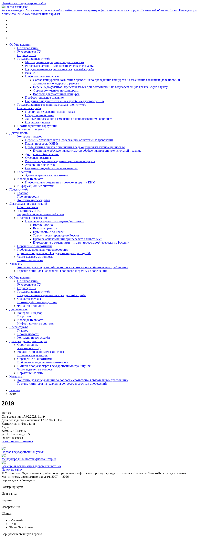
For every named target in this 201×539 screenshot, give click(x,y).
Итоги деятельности (30, 179)
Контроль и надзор (29, 136)
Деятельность (18, 133)
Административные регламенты (47, 175)
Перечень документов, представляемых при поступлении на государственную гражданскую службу (100, 87)
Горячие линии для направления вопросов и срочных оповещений (62, 270)
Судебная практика (38, 157)
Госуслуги (24, 171)
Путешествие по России (49, 232)
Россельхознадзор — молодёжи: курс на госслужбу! (59, 65)
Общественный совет (39, 115)
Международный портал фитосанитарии (29, 459)
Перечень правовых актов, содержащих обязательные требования (69, 140)
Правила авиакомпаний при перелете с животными (67, 239)
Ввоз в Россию (43, 224)
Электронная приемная (17, 441)
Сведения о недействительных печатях (51, 168)
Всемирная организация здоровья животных (31, 466)
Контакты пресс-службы (33, 200)
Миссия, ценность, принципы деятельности (54, 62)
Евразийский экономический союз (40, 214)
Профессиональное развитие (44, 97)
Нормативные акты (30, 260)
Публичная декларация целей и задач (50, 111)
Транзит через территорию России (56, 235)
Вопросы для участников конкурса (56, 94)
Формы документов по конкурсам (56, 90)
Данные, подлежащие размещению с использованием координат (68, 118)
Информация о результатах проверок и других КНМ (60, 182)
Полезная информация (32, 217)
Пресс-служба (18, 189)
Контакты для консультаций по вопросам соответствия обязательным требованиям (72, 267)
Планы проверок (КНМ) (41, 143)
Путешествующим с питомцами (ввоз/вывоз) (55, 221)
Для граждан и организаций (28, 203)
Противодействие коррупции (37, 125)
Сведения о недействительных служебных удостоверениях (64, 101)
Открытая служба (29, 108)
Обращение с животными (34, 246)
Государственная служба (33, 58)
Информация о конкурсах (42, 76)
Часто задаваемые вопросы (35, 256)
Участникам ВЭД (29, 210)
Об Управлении (20, 44)
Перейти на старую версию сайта (24, 3)
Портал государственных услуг (23, 452)
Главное (22, 193)
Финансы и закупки (30, 129)
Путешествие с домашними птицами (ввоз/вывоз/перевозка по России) (81, 242)
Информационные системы (35, 186)
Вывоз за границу (45, 228)
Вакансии (31, 72)
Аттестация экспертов (40, 164)
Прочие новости (28, 196)
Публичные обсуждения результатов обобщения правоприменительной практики (88, 150)
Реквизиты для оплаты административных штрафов (60, 161)
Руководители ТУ (29, 51)
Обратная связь (27, 207)
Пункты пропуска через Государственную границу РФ (54, 253)
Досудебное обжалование (42, 154)
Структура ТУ (26, 55)
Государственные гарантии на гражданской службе (59, 69)
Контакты (16, 263)
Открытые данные (37, 122)
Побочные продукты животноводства (42, 249)
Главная (14, 390)
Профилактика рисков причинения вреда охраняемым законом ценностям (75, 147)
